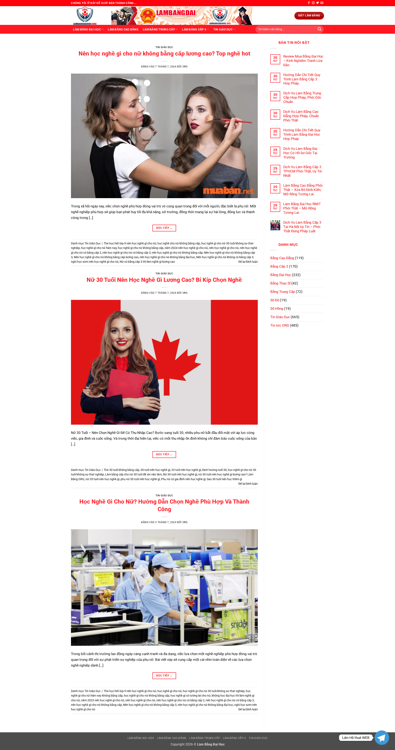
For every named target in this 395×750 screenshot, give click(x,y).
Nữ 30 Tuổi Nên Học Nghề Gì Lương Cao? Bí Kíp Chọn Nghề (164, 279)
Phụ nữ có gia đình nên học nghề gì (183, 479)
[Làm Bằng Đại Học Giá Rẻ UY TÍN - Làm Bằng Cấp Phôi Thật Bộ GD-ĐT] (88, 15)
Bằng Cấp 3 (279, 266)
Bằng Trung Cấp (282, 292)
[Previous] (80, 44)
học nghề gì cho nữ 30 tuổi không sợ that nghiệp (214, 691)
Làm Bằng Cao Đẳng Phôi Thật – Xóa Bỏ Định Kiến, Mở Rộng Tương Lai (303, 189)
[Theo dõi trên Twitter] (317, 3)
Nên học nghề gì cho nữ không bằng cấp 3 (150, 704)
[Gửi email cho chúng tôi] (322, 3)
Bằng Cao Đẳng (282, 258)
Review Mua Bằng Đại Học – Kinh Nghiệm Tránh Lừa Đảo (303, 60)
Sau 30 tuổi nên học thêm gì (224, 479)
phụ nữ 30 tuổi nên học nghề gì (140, 479)
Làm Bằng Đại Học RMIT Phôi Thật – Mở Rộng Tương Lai (302, 208)
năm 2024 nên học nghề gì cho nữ (186, 248)
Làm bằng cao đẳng (123, 29)
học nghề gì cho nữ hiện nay (99, 248)
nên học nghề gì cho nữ (224, 248)
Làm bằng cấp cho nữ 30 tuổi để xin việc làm (133, 474)
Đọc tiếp (164, 227)
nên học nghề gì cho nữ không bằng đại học (167, 257)
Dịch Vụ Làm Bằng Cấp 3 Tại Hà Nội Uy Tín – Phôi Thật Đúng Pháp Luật (302, 226)
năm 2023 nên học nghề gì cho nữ (102, 700)
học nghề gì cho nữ (169, 691)
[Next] (248, 44)
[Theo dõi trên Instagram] (313, 3)
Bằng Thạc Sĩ (280, 283)
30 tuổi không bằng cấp (124, 469)
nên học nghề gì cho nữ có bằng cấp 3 (126, 252)
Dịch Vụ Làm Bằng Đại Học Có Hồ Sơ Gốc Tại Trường (300, 153)
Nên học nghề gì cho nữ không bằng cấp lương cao (106, 257)
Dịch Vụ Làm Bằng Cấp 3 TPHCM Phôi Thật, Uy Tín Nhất (302, 171)
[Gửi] (319, 29)
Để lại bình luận (248, 261)
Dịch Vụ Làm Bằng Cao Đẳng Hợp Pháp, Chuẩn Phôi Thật (301, 116)
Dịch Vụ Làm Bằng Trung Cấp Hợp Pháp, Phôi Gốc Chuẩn (302, 97)
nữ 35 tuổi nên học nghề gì (102, 479)
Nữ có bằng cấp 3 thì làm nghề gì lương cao (147, 261)
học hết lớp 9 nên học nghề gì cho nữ (132, 243)
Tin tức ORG (279, 325)
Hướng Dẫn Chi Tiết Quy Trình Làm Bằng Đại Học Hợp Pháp (301, 134)
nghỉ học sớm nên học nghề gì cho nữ (94, 261)
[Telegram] (382, 737)
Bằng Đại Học (280, 275)
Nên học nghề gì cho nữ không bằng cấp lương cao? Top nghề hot (164, 53)
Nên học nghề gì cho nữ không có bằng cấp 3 (224, 257)
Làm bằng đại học (87, 29)
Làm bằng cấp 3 (194, 29)
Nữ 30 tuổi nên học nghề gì (180, 474)
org (185, 66)
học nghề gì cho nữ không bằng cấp (140, 248)
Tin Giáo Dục (222, 29)
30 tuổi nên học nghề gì (155, 469)
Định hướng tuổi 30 (214, 469)
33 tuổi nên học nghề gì (186, 469)
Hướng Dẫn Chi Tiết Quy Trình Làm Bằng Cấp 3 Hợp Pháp (301, 79)
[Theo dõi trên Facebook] (309, 3)
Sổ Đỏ (274, 300)
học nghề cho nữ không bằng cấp (178, 243)
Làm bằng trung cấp (159, 29)
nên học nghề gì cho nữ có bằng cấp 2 (180, 700)
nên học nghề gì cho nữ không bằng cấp (177, 252)
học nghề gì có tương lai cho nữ (190, 695)
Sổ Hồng (276, 308)
